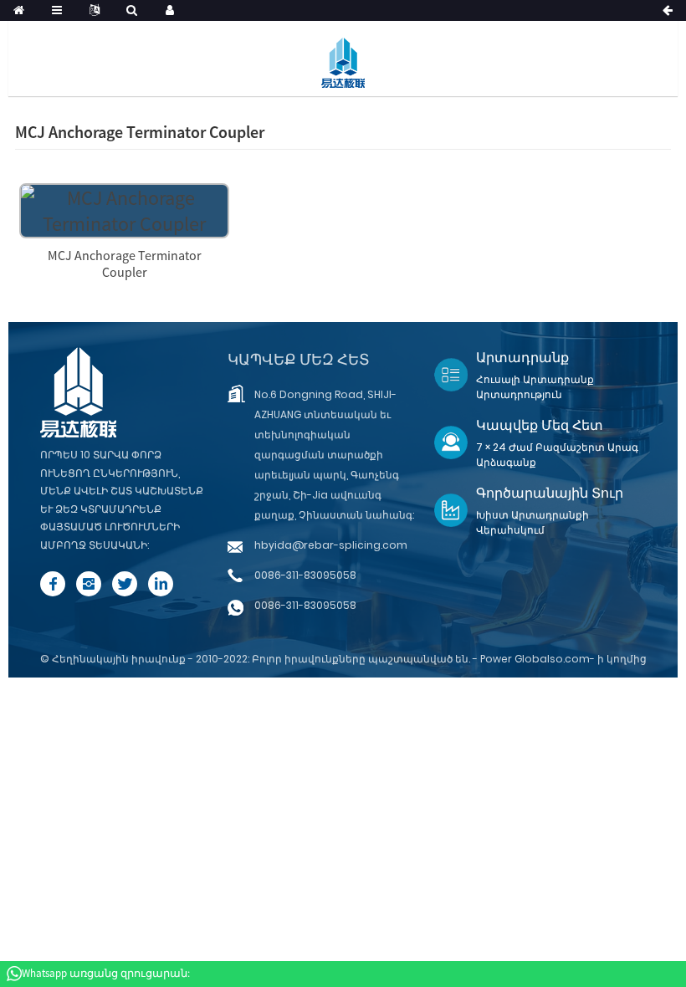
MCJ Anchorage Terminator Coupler (125, 263)
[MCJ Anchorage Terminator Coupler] (124, 209)
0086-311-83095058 (305, 575)
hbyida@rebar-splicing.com (330, 545)
